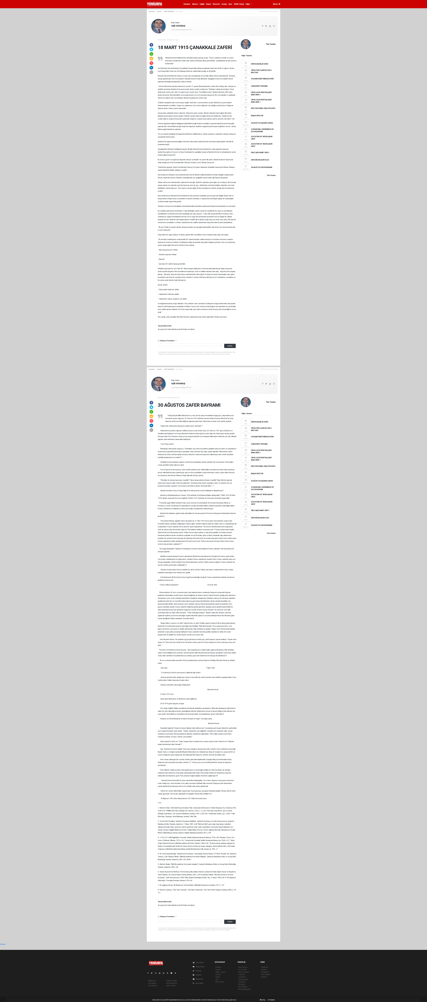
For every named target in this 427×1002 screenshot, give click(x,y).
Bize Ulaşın (199, 983)
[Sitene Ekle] (176, 973)
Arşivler (198, 975)
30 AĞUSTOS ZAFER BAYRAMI (261, 167)
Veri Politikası (152, 986)
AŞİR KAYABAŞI (169, 11)
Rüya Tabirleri (265, 974)
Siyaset (195, 4)
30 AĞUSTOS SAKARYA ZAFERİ (262, 123)
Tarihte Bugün (243, 979)
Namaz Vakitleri (243, 972)
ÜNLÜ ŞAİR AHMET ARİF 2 (260, 152)
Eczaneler (241, 974)
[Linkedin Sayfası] (164, 973)
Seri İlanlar (241, 984)
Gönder (230, 346)
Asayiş (224, 4)
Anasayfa (152, 11)
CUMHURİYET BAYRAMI (259, 86)
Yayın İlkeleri (152, 983)
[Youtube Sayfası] (160, 973)
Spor (230, 4)
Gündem (186, 4)
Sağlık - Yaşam (205, 4)
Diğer (248, 4)
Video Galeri (200, 967)
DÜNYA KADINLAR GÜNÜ (259, 64)
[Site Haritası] (172, 973)
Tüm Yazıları (271, 44)
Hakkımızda (152, 981)
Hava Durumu (243, 967)
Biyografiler (265, 972)
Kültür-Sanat (239, 4)
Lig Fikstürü (242, 977)
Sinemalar (241, 982)
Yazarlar (159, 11)
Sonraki (2, 944)
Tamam (272, 1000)
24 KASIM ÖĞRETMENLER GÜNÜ (262, 79)
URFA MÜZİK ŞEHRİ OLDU (260, 160)
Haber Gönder (171, 986)
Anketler (264, 969)
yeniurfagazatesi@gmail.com (181, 30)
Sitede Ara (264, 967)
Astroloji (264, 977)
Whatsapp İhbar (171, 983)
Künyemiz (199, 979)
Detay (263, 1000)
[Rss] (168, 973)
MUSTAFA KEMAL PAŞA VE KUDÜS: (263, 108)
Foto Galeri (200, 962)
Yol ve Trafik (242, 969)
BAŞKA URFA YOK (257, 116)
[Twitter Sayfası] (152, 973)
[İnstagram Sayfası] (156, 973)
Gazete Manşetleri (244, 989)
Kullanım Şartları (171, 981)
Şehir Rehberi (242, 987)
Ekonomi (216, 4)
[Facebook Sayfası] (149, 973)
